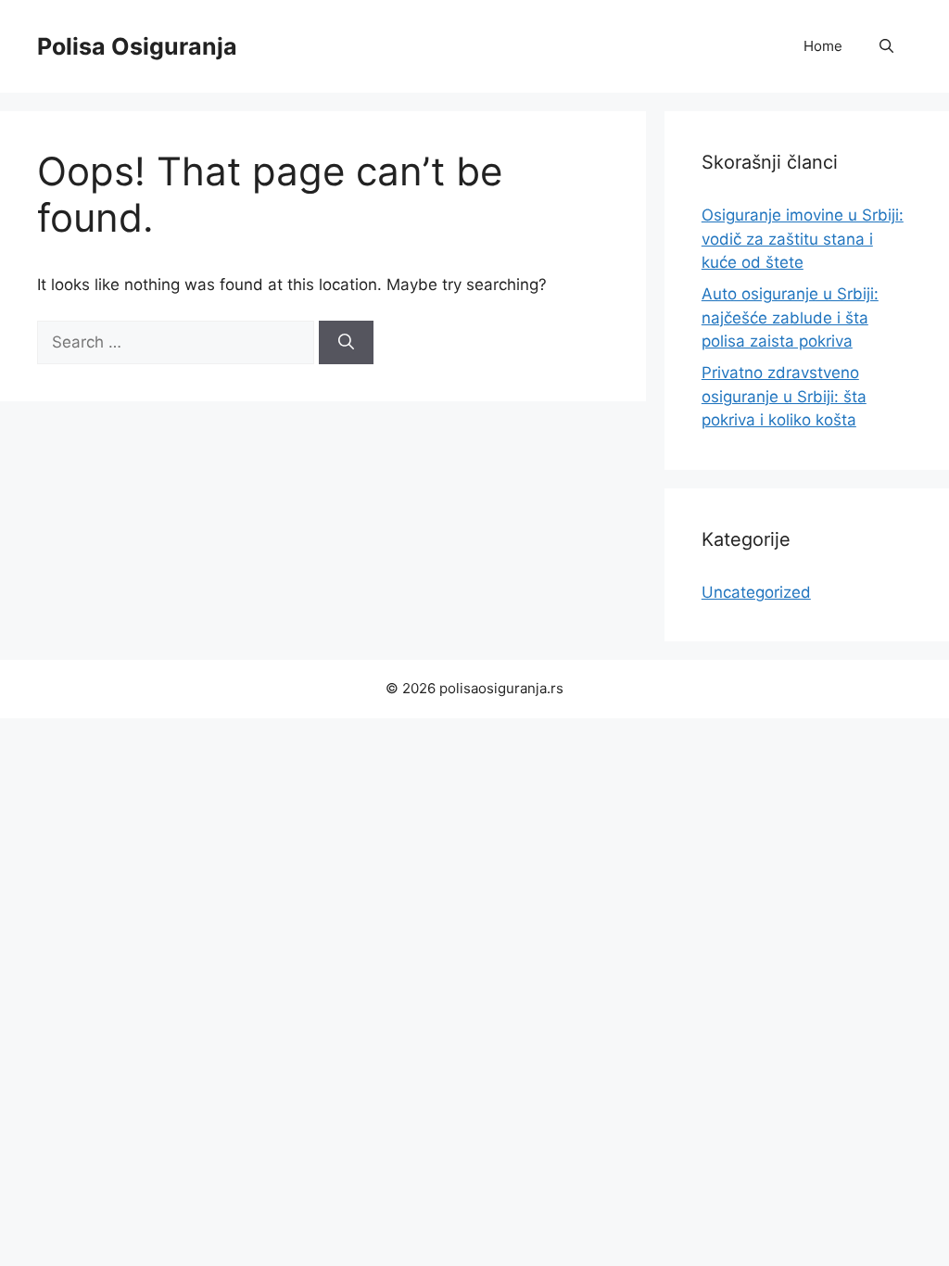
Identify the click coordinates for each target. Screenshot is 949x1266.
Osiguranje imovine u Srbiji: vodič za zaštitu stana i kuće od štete (803, 239)
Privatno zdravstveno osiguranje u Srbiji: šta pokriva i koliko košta (784, 396)
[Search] (346, 343)
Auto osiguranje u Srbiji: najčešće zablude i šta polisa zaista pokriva (790, 317)
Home (822, 46)
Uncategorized (756, 592)
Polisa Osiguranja (137, 46)
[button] (886, 46)
